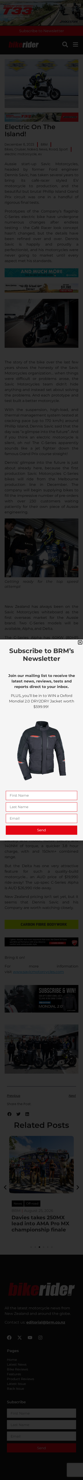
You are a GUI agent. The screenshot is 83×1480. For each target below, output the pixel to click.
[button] (80, 642)
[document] (41, 740)
